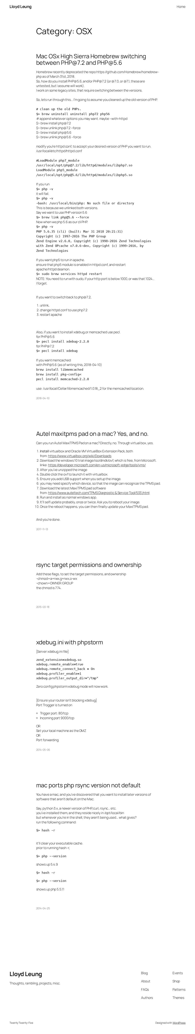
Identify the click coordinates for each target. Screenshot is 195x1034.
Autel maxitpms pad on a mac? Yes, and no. (92, 433)
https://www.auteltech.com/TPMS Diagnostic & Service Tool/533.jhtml (98, 492)
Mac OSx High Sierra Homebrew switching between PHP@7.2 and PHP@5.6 (91, 59)
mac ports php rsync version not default (88, 785)
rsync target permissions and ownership (88, 564)
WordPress (179, 1023)
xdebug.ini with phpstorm (69, 642)
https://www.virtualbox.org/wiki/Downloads (79, 455)
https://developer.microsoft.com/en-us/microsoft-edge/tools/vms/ (97, 465)
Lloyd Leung (21, 6)
